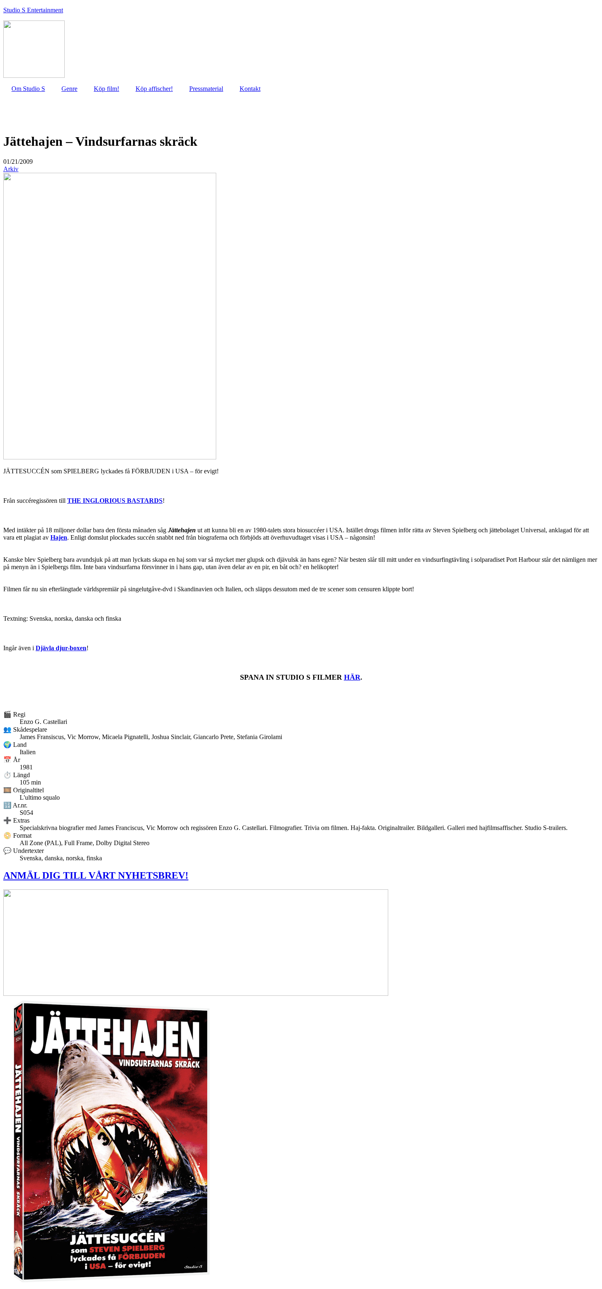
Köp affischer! (154, 88)
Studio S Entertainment (33, 10)
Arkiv (10, 168)
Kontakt (250, 88)
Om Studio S (28, 88)
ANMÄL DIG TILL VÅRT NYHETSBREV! (95, 875)
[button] (18, 161)
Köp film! (106, 88)
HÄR (352, 677)
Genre (69, 88)
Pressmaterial (206, 88)
